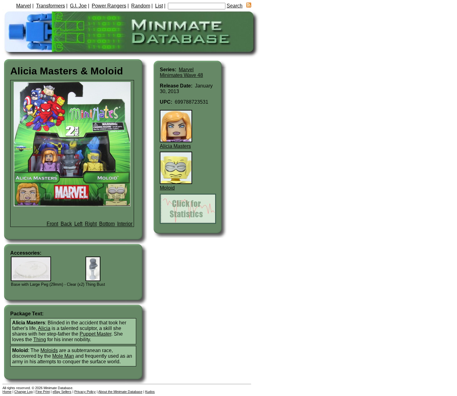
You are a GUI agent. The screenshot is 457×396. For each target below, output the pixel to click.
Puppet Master (95, 334)
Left (78, 223)
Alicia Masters (175, 146)
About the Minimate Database (120, 392)
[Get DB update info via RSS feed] (248, 5)
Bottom (107, 223)
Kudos (150, 392)
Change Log (23, 392)
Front (52, 223)
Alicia (44, 328)
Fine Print (42, 392)
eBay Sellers (62, 392)
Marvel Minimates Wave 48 (181, 72)
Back (66, 223)
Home (7, 392)
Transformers (50, 5)
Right (91, 223)
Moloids (49, 350)
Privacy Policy (85, 392)
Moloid (167, 188)
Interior (124, 223)
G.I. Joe (78, 5)
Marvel (23, 5)
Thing (39, 339)
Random (140, 5)
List (159, 5)
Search (234, 5)
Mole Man (63, 356)
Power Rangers (109, 5)
